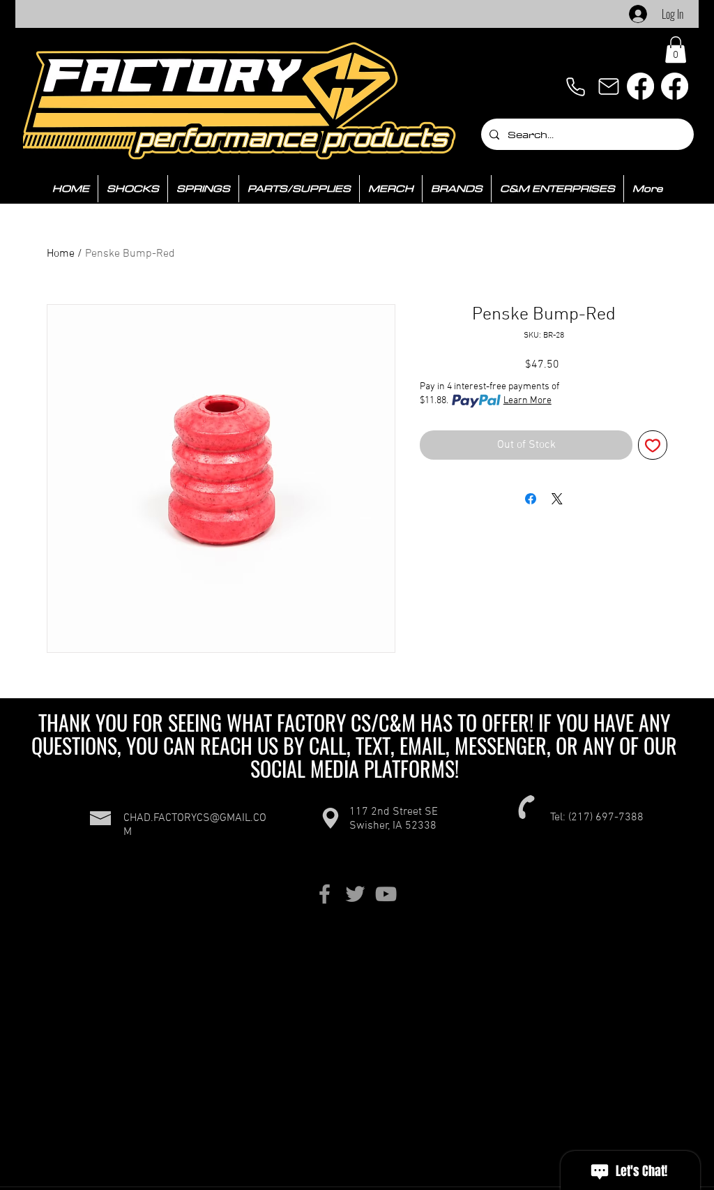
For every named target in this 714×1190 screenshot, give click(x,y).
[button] (675, 49)
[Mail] (609, 86)
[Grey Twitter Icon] (355, 894)
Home (61, 254)
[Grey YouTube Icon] (386, 894)
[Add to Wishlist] (652, 445)
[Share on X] (557, 498)
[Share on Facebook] (530, 498)
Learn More (527, 401)
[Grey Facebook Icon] (324, 894)
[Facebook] (640, 86)
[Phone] (575, 86)
